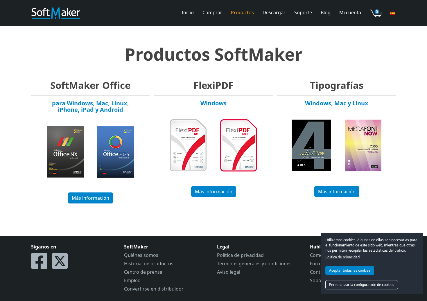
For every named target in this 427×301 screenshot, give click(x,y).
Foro (315, 263)
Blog (326, 12)
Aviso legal (228, 272)
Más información (90, 198)
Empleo (132, 280)
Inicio (188, 12)
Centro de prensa (143, 272)
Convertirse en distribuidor (154, 289)
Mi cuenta (350, 12)
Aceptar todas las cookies (349, 270)
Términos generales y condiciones (254, 263)
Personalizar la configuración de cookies (361, 284)
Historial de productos (148, 263)
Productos (242, 12)
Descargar (274, 12)
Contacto (320, 272)
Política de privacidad (342, 257)
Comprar (212, 12)
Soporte (303, 12)
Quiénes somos (141, 255)
